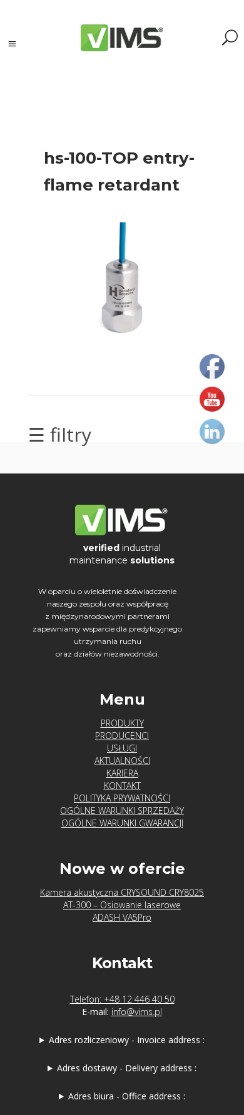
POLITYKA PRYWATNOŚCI (122, 798)
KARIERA (122, 773)
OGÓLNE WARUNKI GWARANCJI (122, 823)
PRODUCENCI (122, 735)
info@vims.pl (136, 1012)
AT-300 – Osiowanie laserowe (122, 905)
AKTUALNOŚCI (122, 760)
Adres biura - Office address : (126, 1096)
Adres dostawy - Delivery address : (126, 1068)
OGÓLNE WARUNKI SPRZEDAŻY (122, 810)
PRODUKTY (122, 723)
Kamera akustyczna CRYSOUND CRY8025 (122, 892)
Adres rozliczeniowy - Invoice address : (127, 1040)
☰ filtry (59, 434)
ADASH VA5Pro (122, 917)
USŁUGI (122, 748)
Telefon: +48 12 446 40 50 (122, 999)
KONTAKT (122, 785)
